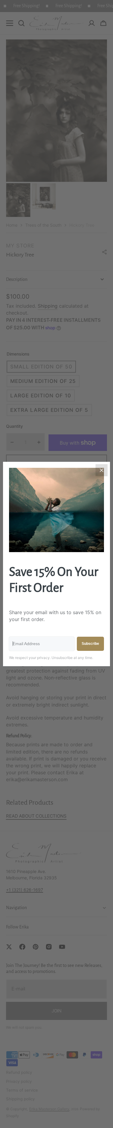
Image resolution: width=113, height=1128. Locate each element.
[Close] (102, 470)
